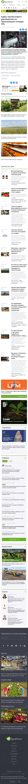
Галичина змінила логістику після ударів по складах (18, 231)
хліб (19, 323)
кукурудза (20, 280)
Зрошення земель (14, 283)
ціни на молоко (22, 259)
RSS (14, 764)
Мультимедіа (14, 753)
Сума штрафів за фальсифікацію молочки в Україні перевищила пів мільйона (19, 209)
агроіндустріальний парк (15, 347)
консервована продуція (15, 181)
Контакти (14, 761)
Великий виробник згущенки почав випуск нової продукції (18, 172)
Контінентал (16, 280)
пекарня (12, 373)
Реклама (14, 759)
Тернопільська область (15, 75)
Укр (19, 1)
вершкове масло (14, 260)
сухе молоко (20, 260)
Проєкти (24, 4)
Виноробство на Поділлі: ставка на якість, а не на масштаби (13, 564)
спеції (22, 323)
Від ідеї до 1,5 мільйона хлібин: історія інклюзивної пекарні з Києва (18, 355)
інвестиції (13, 202)
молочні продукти (5, 75)
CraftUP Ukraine (18, 202)
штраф (12, 224)
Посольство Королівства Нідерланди (17, 199)
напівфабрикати (14, 326)
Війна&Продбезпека (14, 244)
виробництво (4, 78)
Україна (13, 13)
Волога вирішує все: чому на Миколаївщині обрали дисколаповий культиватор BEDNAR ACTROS (13, 583)
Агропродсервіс (14, 346)
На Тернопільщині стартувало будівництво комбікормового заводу (18, 333)
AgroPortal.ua (8, 57)
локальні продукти (18, 373)
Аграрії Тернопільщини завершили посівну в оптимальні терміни (18, 289)
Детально (21, 396)
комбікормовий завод (14, 349)
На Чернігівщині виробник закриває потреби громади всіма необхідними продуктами (18, 307)
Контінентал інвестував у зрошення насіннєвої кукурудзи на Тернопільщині (19, 267)
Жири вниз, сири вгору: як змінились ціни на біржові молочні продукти (18, 250)
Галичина (12, 242)
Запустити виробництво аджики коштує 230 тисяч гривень (19, 190)
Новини (8, 13)
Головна (3, 13)
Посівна (12, 299)
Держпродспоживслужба (18, 224)
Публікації (14, 745)
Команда (14, 756)
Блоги (18, 4)
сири (12, 259)
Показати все (13, 539)
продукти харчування (14, 323)
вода (12, 280)
